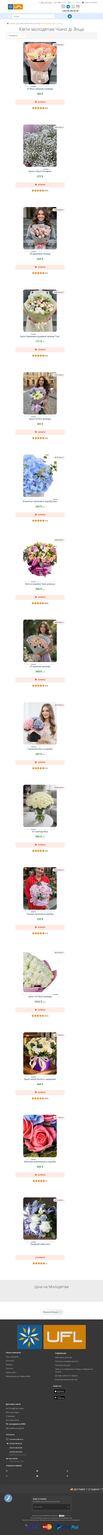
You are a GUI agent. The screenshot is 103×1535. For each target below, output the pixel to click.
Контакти (10, 1360)
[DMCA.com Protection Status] (65, 1516)
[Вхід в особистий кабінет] (83, 2)
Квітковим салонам (63, 1357)
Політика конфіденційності (66, 1361)
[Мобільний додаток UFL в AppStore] (60, 1391)
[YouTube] (37, 1476)
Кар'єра (9, 1364)
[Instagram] (77, 7)
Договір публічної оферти (66, 1375)
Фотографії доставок (15, 1408)
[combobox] (16, 36)
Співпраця (10, 1416)
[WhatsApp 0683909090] (73, 7)
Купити (41, 102)
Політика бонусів (62, 1365)
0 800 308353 (13, 1459)
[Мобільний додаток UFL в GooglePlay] (59, 1397)
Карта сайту (11, 1372)
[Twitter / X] (7, 1476)
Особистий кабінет (90, 2)
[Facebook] (37, 1471)
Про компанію (12, 1356)
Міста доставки (12, 1412)
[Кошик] (69, 16)
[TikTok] (67, 1476)
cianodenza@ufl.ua (16, 1439)
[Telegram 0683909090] (68, 7)
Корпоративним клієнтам (66, 1379)
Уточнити (40, 1258)
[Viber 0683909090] (63, 7)
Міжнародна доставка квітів (18, 1376)
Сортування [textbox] (12, 36)
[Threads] (67, 1471)
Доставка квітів (12, 1420)
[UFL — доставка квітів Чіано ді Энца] (15, 6)
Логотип (9, 1368)
